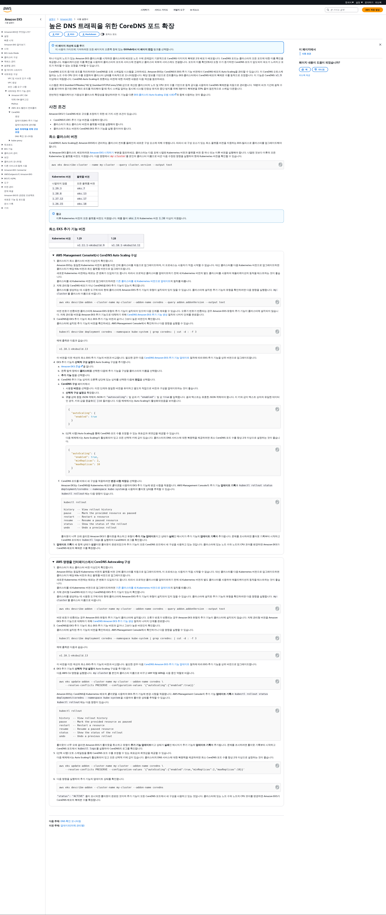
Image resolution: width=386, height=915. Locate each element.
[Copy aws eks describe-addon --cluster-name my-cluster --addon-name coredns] (277, 787)
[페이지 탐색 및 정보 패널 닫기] (380, 44)
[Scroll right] (201, 9)
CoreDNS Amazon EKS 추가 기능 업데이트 (166, 357)
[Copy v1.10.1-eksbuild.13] (277, 349)
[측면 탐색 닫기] (41, 19)
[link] (82, 19)
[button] (94, 255)
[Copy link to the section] (46, 106)
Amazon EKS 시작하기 (102, 152)
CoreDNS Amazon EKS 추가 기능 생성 (147, 314)
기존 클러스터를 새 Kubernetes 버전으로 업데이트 (143, 281)
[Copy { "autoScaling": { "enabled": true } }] (277, 409)
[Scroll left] (138, 9)
